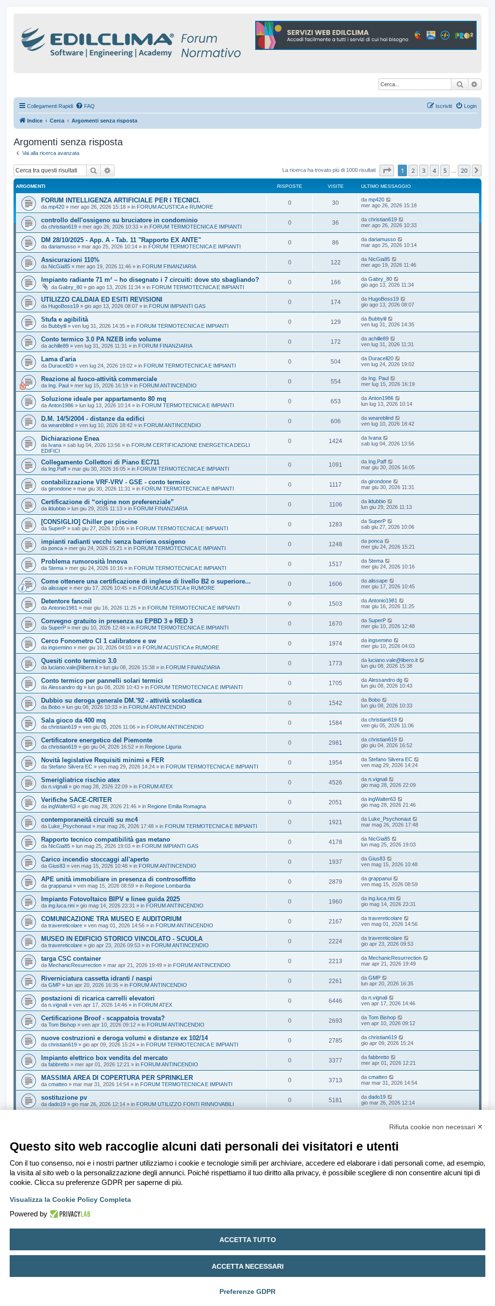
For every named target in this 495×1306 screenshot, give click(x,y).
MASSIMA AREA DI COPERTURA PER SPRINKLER (117, 1077)
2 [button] (413, 170)
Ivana (54, 445)
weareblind (60, 425)
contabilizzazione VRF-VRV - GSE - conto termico (115, 482)
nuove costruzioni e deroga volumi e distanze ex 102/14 (124, 1038)
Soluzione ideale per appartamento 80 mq (103, 398)
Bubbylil (57, 326)
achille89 (58, 346)
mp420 (56, 207)
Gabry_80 (70, 287)
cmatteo (57, 1084)
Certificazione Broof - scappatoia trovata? (103, 1018)
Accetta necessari (248, 1266)
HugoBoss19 (63, 306)
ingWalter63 (62, 806)
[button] (386, 170)
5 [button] (445, 170)
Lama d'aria (58, 359)
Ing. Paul (58, 385)
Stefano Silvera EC (70, 766)
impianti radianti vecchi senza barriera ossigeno (113, 541)
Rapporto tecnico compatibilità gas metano (105, 839)
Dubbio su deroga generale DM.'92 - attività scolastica (121, 700)
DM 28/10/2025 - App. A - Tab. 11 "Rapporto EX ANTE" (121, 240)
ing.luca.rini (61, 905)
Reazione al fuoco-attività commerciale (99, 379)
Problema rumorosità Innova (84, 561)
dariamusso (62, 246)
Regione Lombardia (167, 886)
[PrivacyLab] (68, 1214)
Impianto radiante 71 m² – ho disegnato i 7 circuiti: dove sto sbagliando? (150, 279)
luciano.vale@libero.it (73, 667)
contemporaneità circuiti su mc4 (89, 819)
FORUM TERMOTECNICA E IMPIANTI (195, 227)
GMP (54, 985)
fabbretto (58, 1064)
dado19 (57, 1104)
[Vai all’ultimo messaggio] (389, 199)
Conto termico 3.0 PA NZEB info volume (101, 339)
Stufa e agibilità (64, 319)
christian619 (62, 227)
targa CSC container (71, 958)
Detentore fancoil (66, 601)
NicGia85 (59, 266)
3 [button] (423, 170)
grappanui (60, 886)
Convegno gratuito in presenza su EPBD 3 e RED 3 (117, 621)
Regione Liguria (163, 747)
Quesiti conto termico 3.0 (78, 660)
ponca (55, 548)
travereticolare (65, 925)
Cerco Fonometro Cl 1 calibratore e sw (98, 641)
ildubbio (57, 508)
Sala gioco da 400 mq (73, 720)
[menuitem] (85, 106)
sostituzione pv (64, 1097)
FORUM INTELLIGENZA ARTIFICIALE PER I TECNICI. (121, 200)
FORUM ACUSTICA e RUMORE (175, 207)
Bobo (54, 707)
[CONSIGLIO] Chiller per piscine (89, 521)
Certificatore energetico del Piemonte (96, 740)
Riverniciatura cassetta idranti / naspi (96, 978)
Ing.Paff (57, 469)
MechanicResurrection (75, 965)
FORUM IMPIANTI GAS (177, 306)
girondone (60, 489)
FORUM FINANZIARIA (169, 266)
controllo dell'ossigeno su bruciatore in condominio (119, 220)
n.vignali (57, 786)
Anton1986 (60, 405)
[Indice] (173, 41)
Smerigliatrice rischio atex (80, 780)
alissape (58, 588)
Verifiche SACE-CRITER (76, 799)
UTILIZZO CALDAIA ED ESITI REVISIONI (101, 299)
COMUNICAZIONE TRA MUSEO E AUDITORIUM (111, 918)
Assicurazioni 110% (70, 259)
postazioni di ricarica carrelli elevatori (98, 998)
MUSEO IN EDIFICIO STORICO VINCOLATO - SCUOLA (122, 938)
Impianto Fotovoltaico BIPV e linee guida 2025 (110, 899)
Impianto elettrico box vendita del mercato (104, 1057)
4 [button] (434, 170)
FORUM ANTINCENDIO (168, 385)
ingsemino (60, 647)
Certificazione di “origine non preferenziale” (107, 502)
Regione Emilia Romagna (176, 806)
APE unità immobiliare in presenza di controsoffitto (118, 879)
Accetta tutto (247, 1240)
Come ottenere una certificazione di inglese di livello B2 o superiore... (146, 581)
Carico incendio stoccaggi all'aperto (95, 859)
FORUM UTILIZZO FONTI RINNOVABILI (185, 1104)
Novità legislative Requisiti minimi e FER (102, 760)
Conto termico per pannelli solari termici (102, 680)
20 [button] (464, 170)
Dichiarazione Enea (70, 438)
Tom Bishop (62, 1025)
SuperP (57, 528)
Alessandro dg (65, 687)
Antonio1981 (62, 608)
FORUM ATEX (156, 786)
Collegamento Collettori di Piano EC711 (100, 462)
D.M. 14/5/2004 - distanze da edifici (93, 418)
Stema (55, 568)
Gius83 (56, 866)
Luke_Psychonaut (69, 826)
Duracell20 (60, 366)
